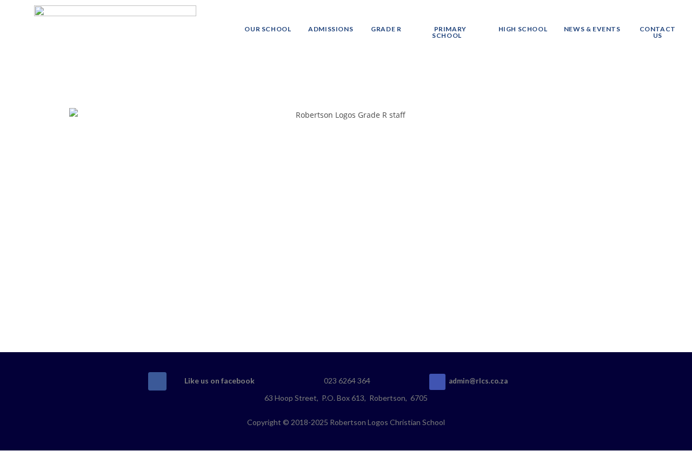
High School (523, 29)
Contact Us (658, 32)
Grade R (386, 29)
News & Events (592, 29)
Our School (267, 29)
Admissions (330, 29)
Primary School (449, 32)
